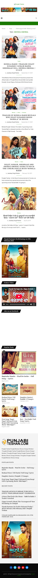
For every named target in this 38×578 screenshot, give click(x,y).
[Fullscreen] (34, 304)
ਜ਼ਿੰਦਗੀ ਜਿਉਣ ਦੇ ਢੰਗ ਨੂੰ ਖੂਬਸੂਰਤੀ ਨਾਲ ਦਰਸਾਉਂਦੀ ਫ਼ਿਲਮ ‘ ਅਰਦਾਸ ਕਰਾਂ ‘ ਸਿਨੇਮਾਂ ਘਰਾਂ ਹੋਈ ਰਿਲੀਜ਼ (19, 217)
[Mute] (31, 304)
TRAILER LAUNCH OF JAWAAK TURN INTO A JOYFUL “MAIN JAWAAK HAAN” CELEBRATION (18, 492)
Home (3, 28)
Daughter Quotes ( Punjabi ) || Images (26, 398)
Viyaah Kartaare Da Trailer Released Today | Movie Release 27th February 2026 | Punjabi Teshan (17, 508)
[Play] (4, 304)
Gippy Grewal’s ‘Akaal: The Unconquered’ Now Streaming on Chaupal (18, 502)
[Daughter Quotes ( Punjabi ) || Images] (28, 389)
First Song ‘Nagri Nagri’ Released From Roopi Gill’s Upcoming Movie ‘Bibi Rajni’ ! (10, 422)
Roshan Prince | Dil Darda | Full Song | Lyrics (8, 399)
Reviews (24, 112)
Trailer (19, 61)
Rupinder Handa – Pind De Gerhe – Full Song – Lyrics (18, 377)
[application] (19, 296)
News (18, 112)
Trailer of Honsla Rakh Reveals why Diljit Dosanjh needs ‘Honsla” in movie (19, 117)
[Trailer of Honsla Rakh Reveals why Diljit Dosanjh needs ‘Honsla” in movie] (19, 98)
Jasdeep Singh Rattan (13, 73)
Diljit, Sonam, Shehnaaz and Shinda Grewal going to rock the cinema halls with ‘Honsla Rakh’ (19, 168)
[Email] (27, 567)
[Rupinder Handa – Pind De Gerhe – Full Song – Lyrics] (19, 362)
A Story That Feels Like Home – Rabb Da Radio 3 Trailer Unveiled (19, 497)
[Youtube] (23, 567)
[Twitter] (15, 567)
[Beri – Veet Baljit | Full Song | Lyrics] (28, 411)
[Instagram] (19, 567)
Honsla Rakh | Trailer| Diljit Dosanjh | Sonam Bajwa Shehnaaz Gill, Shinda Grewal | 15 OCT (19, 67)
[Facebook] (11, 567)
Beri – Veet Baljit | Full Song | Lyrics (28, 420)
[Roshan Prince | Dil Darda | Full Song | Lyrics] (10, 389)
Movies (13, 112)
